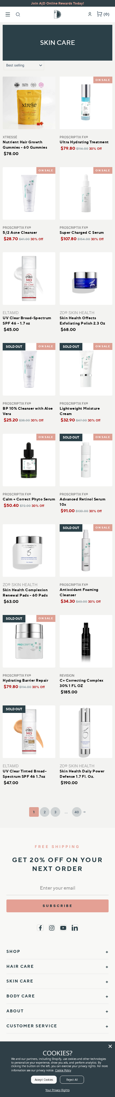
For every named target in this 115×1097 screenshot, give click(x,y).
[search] (18, 14)
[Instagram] (51, 927)
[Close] (110, 1046)
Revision (67, 675)
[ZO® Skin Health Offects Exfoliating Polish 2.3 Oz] (86, 278)
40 (77, 812)
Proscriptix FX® (74, 137)
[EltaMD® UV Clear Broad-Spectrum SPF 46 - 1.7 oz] (29, 278)
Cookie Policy (63, 1070)
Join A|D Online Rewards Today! (57, 3)
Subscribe (58, 905)
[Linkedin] (74, 927)
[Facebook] (40, 927)
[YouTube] (63, 927)
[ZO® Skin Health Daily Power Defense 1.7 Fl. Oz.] (86, 731)
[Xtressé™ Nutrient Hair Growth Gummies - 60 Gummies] (29, 103)
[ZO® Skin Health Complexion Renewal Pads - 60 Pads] (29, 550)
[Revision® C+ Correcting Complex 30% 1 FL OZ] (86, 641)
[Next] (84, 812)
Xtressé (10, 137)
